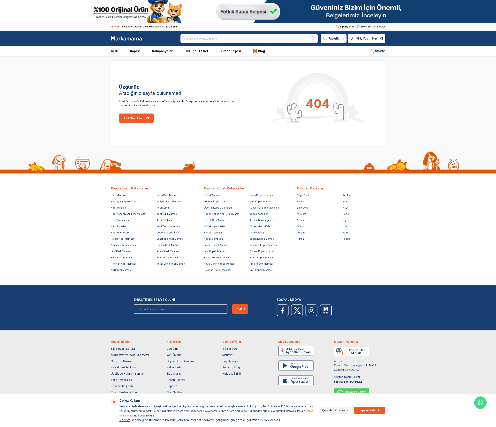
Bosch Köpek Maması (261, 238)
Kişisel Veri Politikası (124, 367)
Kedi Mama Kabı (120, 232)
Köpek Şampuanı (213, 238)
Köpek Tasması (213, 232)
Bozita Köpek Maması (216, 257)
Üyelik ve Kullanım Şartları (127, 373)
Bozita (300, 201)
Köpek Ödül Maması (215, 220)
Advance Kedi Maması (123, 245)
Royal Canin (303, 195)
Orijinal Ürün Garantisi (180, 361)
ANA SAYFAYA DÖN (136, 118)
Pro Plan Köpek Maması (217, 270)
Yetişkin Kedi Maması (168, 201)
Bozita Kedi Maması (167, 257)
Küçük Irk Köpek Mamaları (264, 207)
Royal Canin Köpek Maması (219, 263)
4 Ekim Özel (230, 348)
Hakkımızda (174, 367)
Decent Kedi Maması (168, 232)
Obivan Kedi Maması (168, 245)
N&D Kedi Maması (121, 270)
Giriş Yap (362, 38)
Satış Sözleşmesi (121, 379)
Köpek (135, 51)
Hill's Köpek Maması (261, 263)
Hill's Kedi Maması (121, 257)
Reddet (124, 420)
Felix (345, 232)
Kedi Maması (118, 195)
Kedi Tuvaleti (118, 207)
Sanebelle (303, 207)
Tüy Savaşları (231, 361)
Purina (300, 238)
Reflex (346, 213)
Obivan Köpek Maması (262, 251)
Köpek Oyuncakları (214, 226)
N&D (345, 207)
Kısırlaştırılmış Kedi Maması (126, 201)
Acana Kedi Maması (167, 251)
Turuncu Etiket (196, 51)
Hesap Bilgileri (176, 379)
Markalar (227, 355)
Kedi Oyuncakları (120, 220)
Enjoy (346, 220)
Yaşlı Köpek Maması (260, 201)
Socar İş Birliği (231, 367)
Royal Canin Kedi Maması (170, 263)
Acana (300, 220)
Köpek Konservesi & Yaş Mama (221, 213)
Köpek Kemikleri (258, 213)
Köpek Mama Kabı (259, 226)
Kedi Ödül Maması (166, 213)
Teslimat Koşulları (122, 386)
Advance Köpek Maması (263, 245)
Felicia (346, 238)
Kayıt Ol (377, 38)
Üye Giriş (172, 348)
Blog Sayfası (175, 392)
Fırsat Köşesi (231, 51)
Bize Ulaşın (174, 373)
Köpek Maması (212, 195)
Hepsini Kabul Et (369, 410)
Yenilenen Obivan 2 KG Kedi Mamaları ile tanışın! (144, 26)
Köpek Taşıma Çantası (262, 220)
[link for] (248, 11)
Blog (261, 51)
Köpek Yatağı (256, 232)
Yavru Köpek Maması (261, 195)
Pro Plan (347, 195)
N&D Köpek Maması (260, 270)
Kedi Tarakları (118, 226)
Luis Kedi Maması (121, 251)
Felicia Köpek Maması (216, 245)
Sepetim (172, 386)
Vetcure (301, 232)
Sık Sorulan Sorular (123, 348)
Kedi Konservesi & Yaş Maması (128, 213)
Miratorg (301, 213)
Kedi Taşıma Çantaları (168, 226)
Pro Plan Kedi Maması (123, 263)
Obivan (301, 226)
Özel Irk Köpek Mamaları (218, 207)
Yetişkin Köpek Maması (217, 201)
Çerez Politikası (121, 361)
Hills (345, 201)
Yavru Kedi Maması (167, 195)
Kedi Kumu (162, 207)
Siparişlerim (347, 26)
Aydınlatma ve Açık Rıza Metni (130, 355)
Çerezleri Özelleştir (335, 410)
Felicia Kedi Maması (122, 238)
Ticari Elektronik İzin (124, 392)
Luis (345, 226)
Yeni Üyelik (174, 355)
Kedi (114, 51)
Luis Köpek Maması (215, 251)
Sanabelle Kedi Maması (169, 238)
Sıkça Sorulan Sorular (373, 26)
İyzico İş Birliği (231, 373)
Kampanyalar (162, 51)
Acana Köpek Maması (261, 257)
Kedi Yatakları (164, 220)
